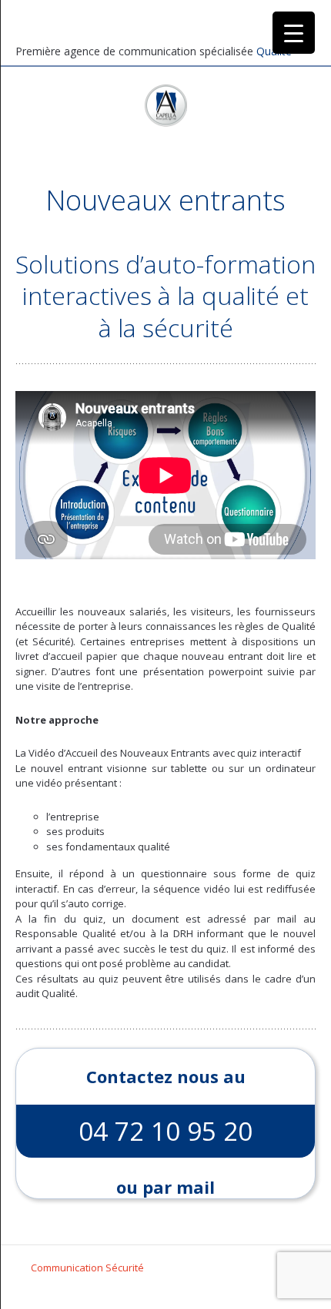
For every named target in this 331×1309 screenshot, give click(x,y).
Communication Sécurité (87, 1267)
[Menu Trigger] (293, 33)
